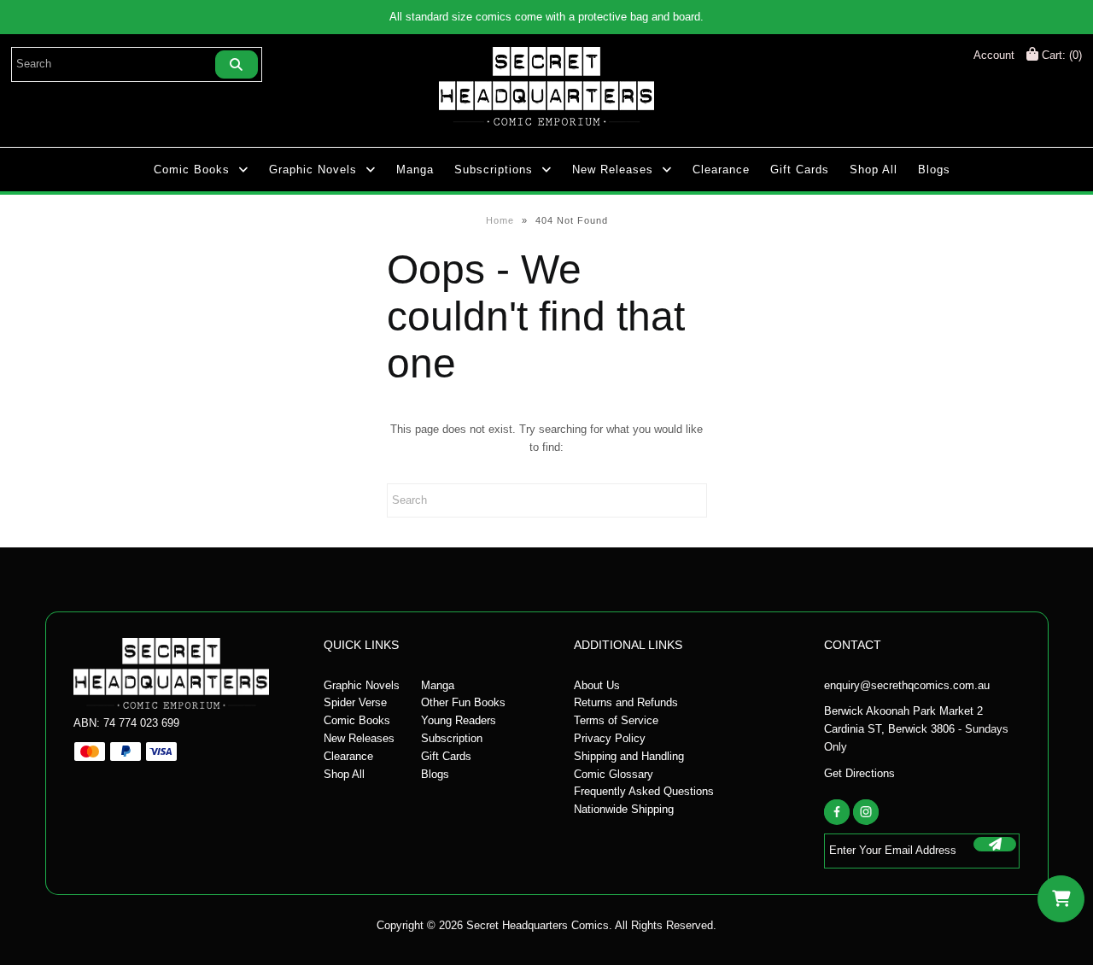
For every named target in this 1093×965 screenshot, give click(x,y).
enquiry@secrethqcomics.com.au (907, 685)
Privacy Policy (610, 738)
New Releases (612, 169)
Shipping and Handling (629, 756)
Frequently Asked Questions (644, 791)
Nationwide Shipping (624, 809)
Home (500, 220)
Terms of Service (616, 720)
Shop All (873, 169)
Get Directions (859, 773)
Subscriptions (493, 169)
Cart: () (1060, 55)
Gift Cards (799, 169)
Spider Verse (355, 702)
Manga (415, 169)
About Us (597, 685)
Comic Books (192, 169)
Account (993, 55)
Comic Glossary (613, 774)
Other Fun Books (463, 702)
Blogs (934, 169)
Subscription (451, 738)
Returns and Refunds (626, 702)
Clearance (721, 169)
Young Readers (458, 720)
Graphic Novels (313, 169)
